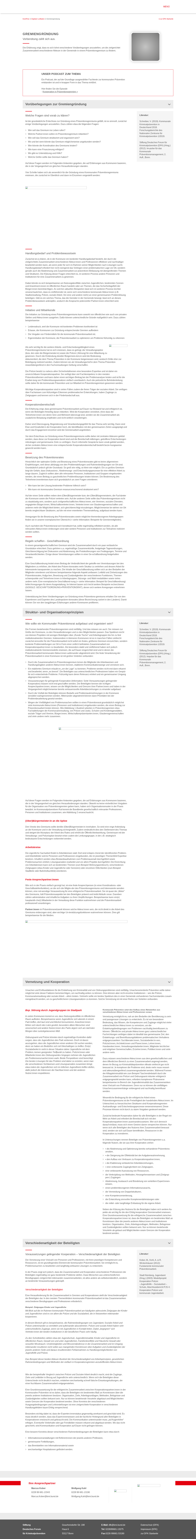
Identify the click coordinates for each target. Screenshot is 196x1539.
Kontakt (158, 6)
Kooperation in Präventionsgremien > (60, 92)
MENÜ (166, 6)
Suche (150, 6)
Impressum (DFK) (149, 1529)
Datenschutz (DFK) (150, 1525)
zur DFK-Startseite (166, 19)
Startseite (56, 6)
